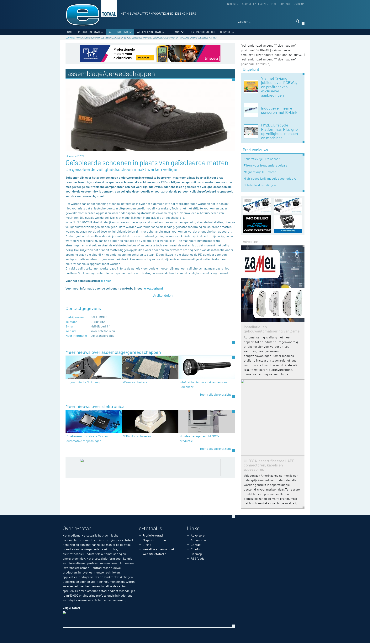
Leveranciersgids (202, 31)
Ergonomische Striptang (83, 382)
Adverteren (268, 3)
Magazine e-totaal (154, 540)
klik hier (105, 280)
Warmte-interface (135, 382)
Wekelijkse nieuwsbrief (158, 549)
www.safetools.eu (103, 331)
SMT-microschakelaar (137, 436)
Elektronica (107, 37)
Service (225, 31)
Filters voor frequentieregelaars (266, 165)
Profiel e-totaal (153, 535)
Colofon (299, 3)
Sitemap (196, 554)
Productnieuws (89, 31)
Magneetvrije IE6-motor (260, 172)
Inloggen (232, 3)
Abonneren (249, 3)
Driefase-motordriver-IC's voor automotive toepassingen (87, 438)
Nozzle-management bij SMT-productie (199, 438)
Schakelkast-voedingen (260, 185)
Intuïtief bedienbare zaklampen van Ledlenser (203, 384)
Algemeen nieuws (149, 31)
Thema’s (175, 31)
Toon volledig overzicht (215, 394)
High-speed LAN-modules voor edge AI (270, 178)
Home (69, 31)
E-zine (147, 544)
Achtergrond (118, 31)
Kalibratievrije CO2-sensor (262, 159)
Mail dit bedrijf (100, 326)
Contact (285, 3)
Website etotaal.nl (155, 554)
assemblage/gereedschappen (133, 37)
